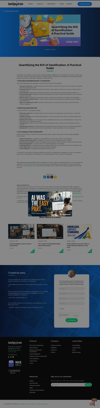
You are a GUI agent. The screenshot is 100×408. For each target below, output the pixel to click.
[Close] (70, 193)
